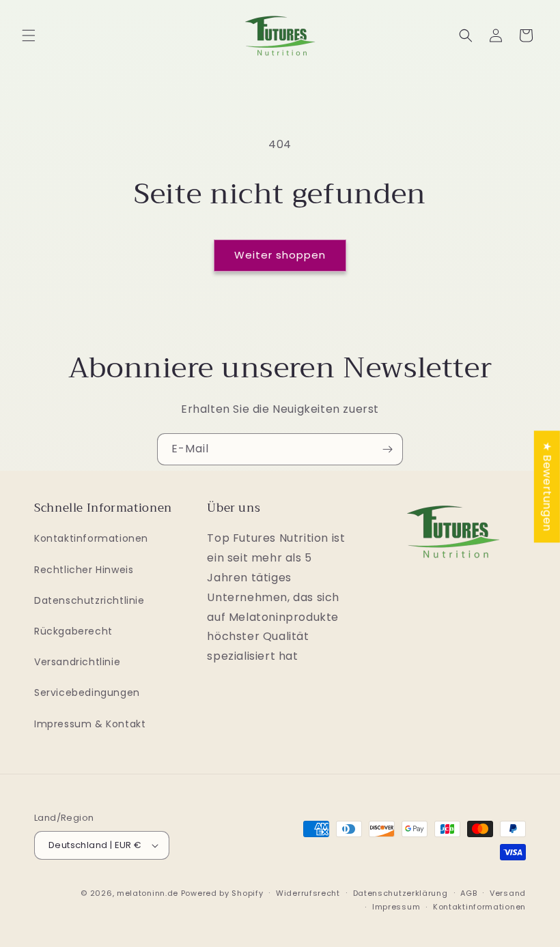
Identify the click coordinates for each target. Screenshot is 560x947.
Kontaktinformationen (91, 538)
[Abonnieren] (387, 449)
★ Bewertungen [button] (547, 486)
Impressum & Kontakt (89, 724)
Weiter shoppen (280, 255)
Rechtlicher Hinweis (83, 570)
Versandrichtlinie (77, 662)
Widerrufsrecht (308, 893)
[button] (29, 35)
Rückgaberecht (73, 631)
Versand (508, 893)
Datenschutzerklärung (400, 893)
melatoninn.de (147, 893)
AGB (468, 893)
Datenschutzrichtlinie (89, 600)
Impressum (396, 906)
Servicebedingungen (87, 692)
